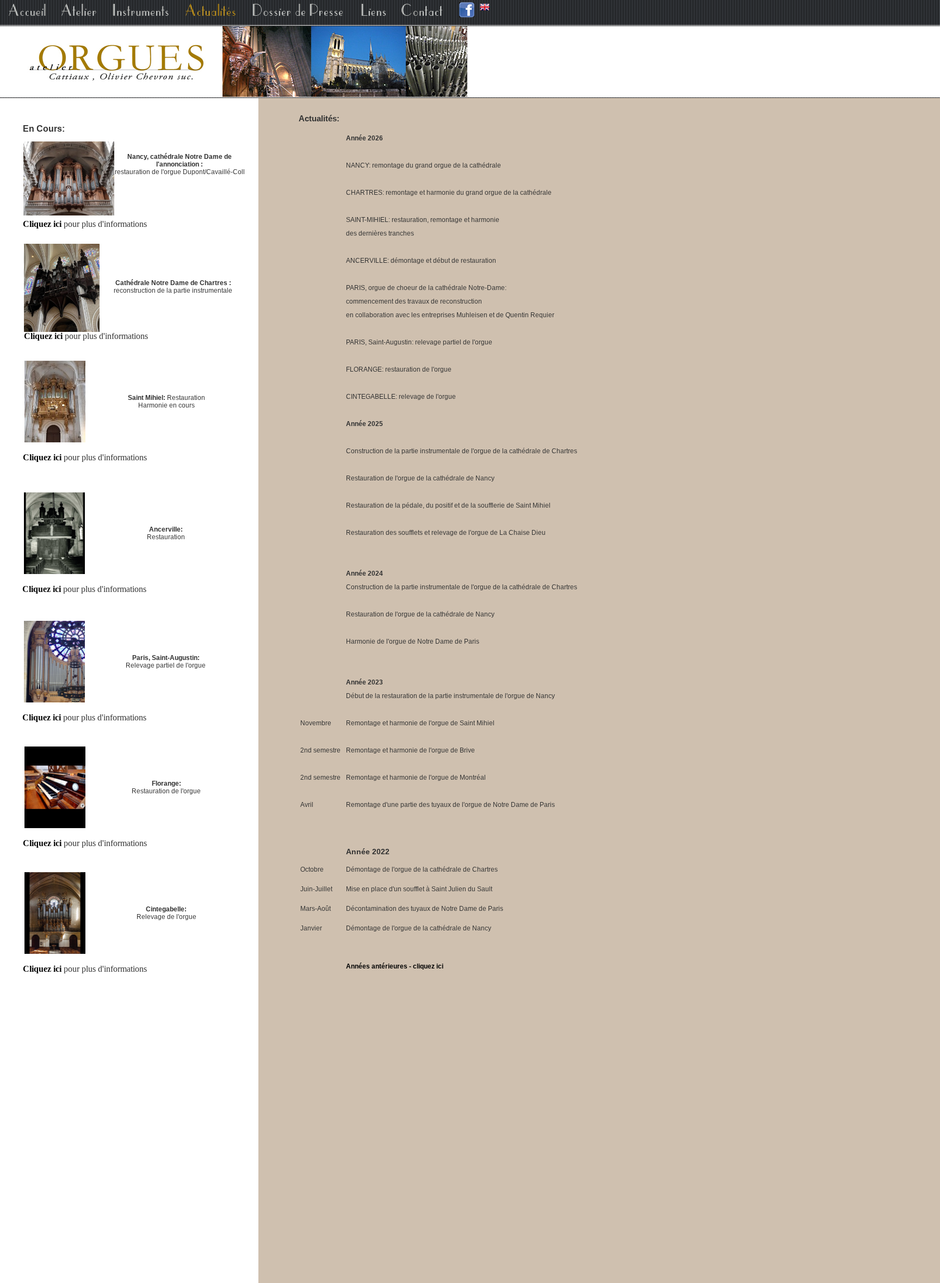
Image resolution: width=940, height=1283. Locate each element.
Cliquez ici (41, 717)
